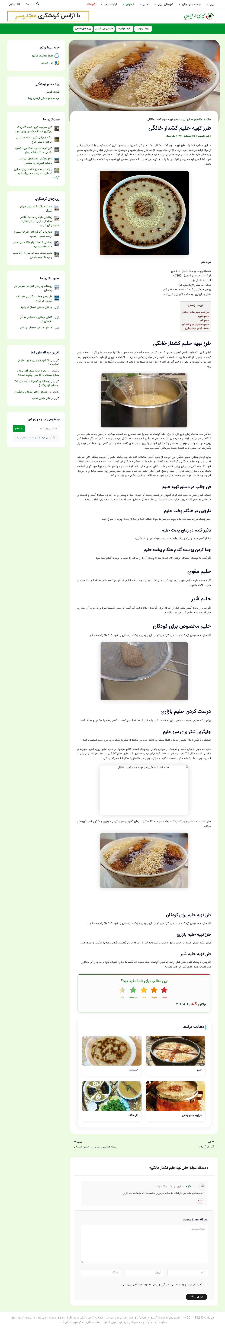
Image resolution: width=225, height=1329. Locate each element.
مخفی (191, 305)
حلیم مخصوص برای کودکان (195, 324)
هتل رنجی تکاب (41, 398)
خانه (208, 119)
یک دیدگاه (170, 136)
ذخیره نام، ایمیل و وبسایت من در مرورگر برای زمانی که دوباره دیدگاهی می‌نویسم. (162, 1285)
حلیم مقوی (203, 316)
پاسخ (200, 1201)
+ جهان (130, 4)
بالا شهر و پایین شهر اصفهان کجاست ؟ (38, 362)
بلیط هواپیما (124, 29)
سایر (146, 4)
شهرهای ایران (165, 4)
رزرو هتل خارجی (83, 29)
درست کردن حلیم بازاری (197, 328)
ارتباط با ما (110, 4)
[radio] (164, 993)
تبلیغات (91, 4)
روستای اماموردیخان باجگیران (31, 392)
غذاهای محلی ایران (192, 119)
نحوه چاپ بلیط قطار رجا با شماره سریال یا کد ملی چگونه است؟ (38, 373)
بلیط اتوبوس (143, 29)
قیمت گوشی (52, 92)
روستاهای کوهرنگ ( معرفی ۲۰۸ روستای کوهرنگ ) (36, 383)
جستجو (18, 428)
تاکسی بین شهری (104, 29)
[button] (208, 4)
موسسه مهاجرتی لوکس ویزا (43, 98)
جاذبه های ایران (191, 4)
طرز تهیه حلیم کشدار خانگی (195, 312)
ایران (212, 4)
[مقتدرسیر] (48, 16)
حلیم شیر (204, 320)
